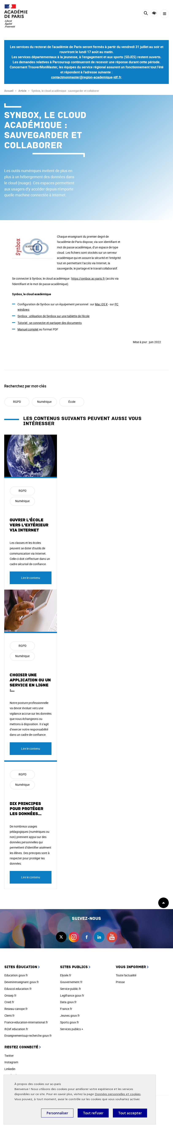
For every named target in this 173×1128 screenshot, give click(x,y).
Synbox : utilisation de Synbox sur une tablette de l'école (53, 316)
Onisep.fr (10, 995)
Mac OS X (101, 304)
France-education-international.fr (26, 1022)
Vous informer (131, 967)
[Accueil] (15, 15)
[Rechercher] (145, 13)
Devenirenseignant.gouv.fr (21, 982)
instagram (74, 937)
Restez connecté (21, 1047)
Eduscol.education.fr (18, 989)
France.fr (66, 1009)
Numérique (44, 402)
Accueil (8, 91)
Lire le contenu (30, 578)
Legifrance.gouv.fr (72, 995)
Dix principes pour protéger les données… (26, 808)
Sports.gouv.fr (69, 1022)
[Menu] (164, 13)
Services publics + (71, 1029)
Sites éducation (20, 967)
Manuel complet (28, 329)
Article (22, 91)
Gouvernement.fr (71, 982)
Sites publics (74, 967)
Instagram (11, 1062)
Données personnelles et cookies (118, 1094)
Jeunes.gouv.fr (70, 1015)
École (71, 402)
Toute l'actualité (126, 975)
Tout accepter (130, 1113)
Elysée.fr (65, 975)
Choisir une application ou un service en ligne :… (30, 682)
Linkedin (9, 1069)
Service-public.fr (70, 989)
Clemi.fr (9, 1015)
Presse (120, 982)
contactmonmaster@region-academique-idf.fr (86, 77)
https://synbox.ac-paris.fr (88, 278)
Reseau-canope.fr (16, 1009)
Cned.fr (9, 1002)
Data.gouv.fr (68, 1002)
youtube (112, 937)
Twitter (9, 1056)
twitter (61, 937)
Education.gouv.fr (16, 975)
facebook (86, 937)
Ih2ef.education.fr (16, 1029)
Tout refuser (93, 1113)
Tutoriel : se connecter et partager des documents (50, 323)
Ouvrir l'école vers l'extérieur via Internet (29, 525)
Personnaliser (57, 1113)
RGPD (17, 402)
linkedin (99, 937)
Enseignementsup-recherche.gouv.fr (28, 1036)
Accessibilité (154, 13)
